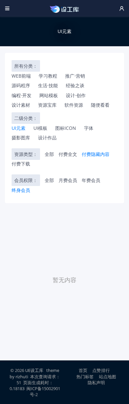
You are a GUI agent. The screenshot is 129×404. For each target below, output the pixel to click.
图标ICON (65, 128)
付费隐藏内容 (95, 154)
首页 (83, 370)
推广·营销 (75, 76)
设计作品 (47, 137)
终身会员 (21, 190)
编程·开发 (21, 95)
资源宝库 (47, 105)
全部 (49, 154)
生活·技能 (48, 85)
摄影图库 (21, 137)
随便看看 (100, 105)
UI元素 (18, 128)
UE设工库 (34, 370)
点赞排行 (101, 370)
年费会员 (91, 180)
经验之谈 (75, 85)
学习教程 (48, 76)
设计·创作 (76, 95)
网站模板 (48, 95)
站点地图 (107, 377)
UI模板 (40, 128)
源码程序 (21, 85)
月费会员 (68, 180)
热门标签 (85, 377)
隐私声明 (96, 383)
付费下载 (21, 164)
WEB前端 (21, 76)
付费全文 (68, 154)
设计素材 (21, 105)
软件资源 (73, 105)
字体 (88, 128)
